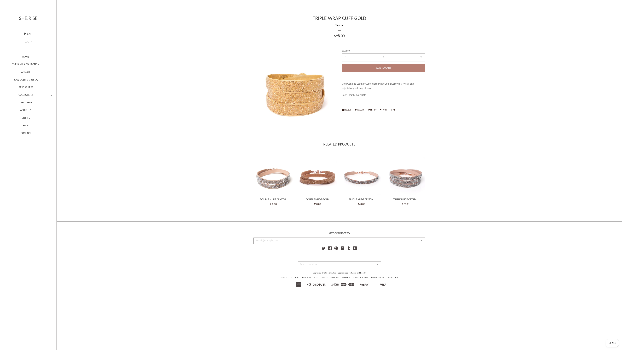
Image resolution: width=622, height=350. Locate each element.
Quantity (346, 51)
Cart (29, 34)
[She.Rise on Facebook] (330, 249)
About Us (306, 277)
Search (284, 277)
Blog (316, 277)
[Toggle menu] (51, 95)
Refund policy (377, 277)
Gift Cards (294, 277)
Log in (28, 42)
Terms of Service (360, 277)
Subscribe (335, 277)
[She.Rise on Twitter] (324, 249)
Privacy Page (392, 277)
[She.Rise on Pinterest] (336, 249)
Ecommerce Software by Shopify (352, 273)
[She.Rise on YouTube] (355, 249)
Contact (346, 277)
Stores (324, 277)
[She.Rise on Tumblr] (349, 249)
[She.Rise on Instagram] (342, 249)
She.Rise (28, 18)
